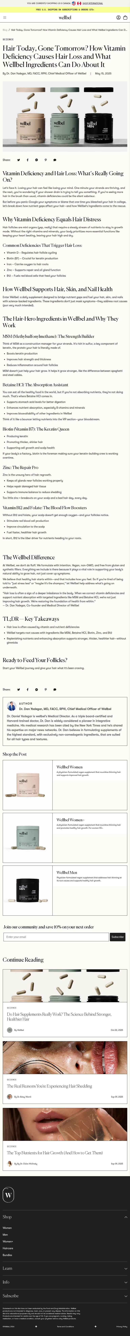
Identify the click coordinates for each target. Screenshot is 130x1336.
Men (5, 1234)
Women (7, 1228)
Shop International (93, 3)
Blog (5, 30)
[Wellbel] (65, 17)
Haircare (8, 1248)
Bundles (7, 1255)
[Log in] (118, 17)
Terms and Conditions (65, 1327)
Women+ (8, 1241)
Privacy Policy (121, 1327)
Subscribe (118, 937)
